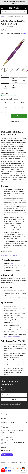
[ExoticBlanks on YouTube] (9, 450)
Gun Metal (5, 87)
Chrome (23, 80)
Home (2, 16)
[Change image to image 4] (12, 70)
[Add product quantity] (8, 116)
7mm (11, 263)
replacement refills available (12, 336)
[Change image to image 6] (22, 70)
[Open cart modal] (25, 7)
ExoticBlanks (14, 462)
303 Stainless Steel (14, 87)
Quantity (3, 112)
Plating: (5, 76)
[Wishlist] (3, 470)
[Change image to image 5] (17, 70)
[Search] (25, 12)
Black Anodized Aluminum (14, 80)
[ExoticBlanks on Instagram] (7, 450)
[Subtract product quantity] (2, 116)
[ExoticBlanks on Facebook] (2, 450)
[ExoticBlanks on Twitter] (4, 450)
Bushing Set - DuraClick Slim (18, 266)
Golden (5, 80)
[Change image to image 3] (6, 70)
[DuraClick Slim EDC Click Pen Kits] (14, 52)
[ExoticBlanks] (14, 8)
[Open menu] (2, 7)
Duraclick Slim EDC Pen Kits (9, 255)
